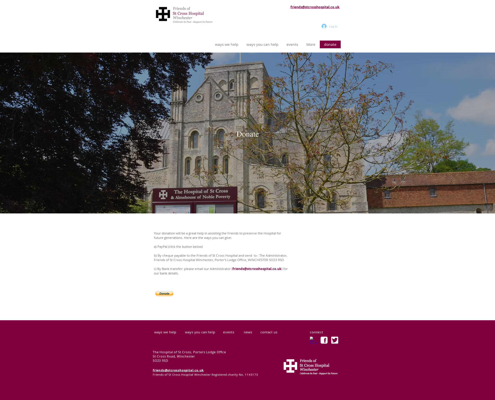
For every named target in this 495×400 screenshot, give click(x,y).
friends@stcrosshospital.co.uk (315, 7)
